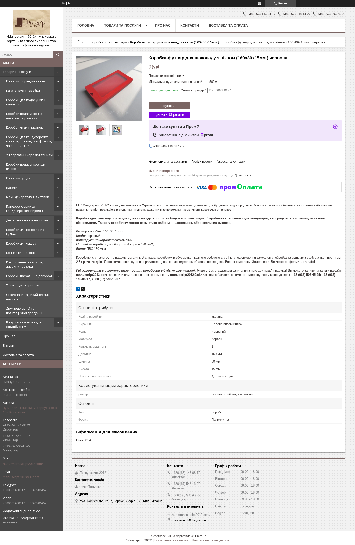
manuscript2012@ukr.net (21, 477)
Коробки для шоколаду (109, 42)
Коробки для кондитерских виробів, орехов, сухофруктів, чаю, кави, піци (29, 141)
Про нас (9, 336)
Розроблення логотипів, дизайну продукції (24, 264)
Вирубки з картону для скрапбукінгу (23, 324)
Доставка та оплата (18, 355)
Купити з (160, 115)
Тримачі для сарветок (23, 285)
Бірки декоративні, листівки (27, 197)
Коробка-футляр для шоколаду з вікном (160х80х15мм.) (174, 42)
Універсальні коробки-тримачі (29, 155)
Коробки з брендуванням (25, 81)
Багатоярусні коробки (23, 90)
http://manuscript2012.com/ (23, 463)
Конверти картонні (21, 253)
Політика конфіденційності (210, 540)
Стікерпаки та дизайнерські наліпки (28, 297)
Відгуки (8, 345)
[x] (83, 290)
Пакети (11, 187)
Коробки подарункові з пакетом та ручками (24, 116)
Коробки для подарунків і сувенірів (25, 102)
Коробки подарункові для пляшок (26, 166)
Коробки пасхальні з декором (29, 276)
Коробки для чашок (21, 243)
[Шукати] (58, 54)
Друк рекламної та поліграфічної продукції (24, 310)
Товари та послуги (17, 72)
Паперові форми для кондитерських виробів (24, 208)
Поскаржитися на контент (172, 540)
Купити (169, 106)
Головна (85, 25)
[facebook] (78, 290)
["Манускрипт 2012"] (31, 22)
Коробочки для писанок (24, 127)
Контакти (189, 25)
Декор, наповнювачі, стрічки (28, 220)
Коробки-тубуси (18, 178)
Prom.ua (200, 536)
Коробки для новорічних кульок (25, 231)
